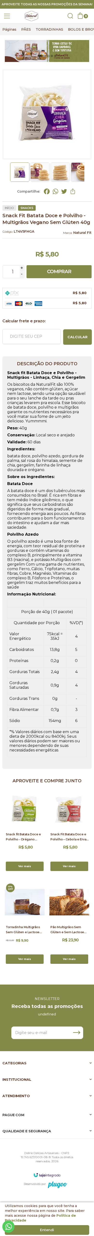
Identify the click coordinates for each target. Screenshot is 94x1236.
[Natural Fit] (31, 16)
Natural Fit (82, 232)
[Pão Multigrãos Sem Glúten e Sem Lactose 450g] (69, 923)
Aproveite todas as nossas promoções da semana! (47, 4)
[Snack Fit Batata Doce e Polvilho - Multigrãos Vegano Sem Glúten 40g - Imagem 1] (19, 172)
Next (86, 172)
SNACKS (26, 208)
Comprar (59, 271)
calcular (77, 337)
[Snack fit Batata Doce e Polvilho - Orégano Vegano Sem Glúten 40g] (25, 830)
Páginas (9, 29)
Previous (8, 172)
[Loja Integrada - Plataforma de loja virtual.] (47, 1175)
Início (9, 208)
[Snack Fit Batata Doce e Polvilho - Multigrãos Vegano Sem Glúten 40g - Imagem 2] (40, 172)
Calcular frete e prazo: (24, 321)
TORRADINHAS (49, 29)
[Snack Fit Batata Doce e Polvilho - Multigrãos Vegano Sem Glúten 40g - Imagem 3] (60, 172)
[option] (9, 29)
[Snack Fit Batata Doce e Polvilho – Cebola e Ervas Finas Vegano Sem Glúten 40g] (69, 830)
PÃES (26, 29)
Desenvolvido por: (35, 1184)
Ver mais (24, 866)
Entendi (47, 1230)
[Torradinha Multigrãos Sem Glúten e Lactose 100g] (25, 923)
